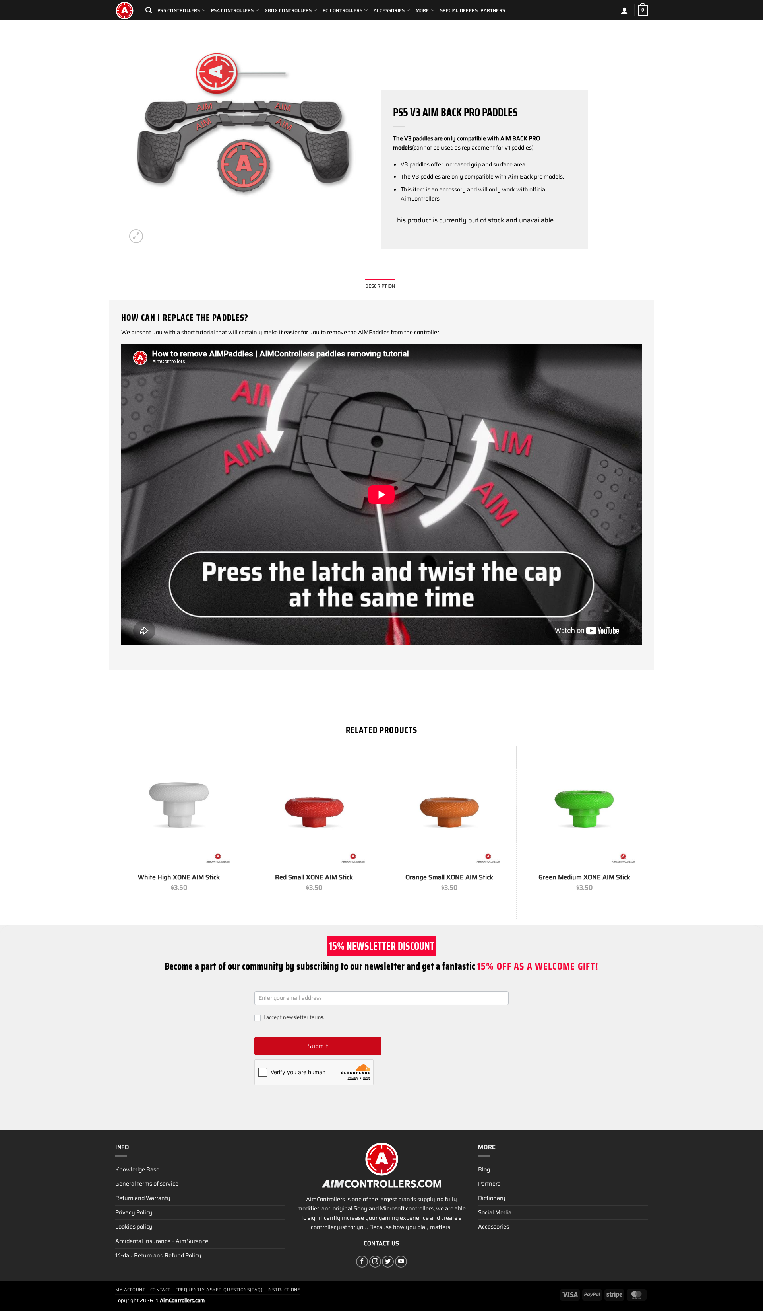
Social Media (494, 1212)
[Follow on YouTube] (401, 1262)
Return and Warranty (142, 1198)
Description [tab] (380, 286)
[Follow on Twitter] (388, 1262)
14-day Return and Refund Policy (158, 1255)
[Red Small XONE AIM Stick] (314, 810)
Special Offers (459, 10)
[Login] (624, 10)
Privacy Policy (134, 1212)
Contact (160, 1289)
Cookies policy (134, 1226)
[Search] (148, 10)
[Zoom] (136, 236)
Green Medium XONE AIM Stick (584, 877)
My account (130, 1289)
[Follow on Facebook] (362, 1262)
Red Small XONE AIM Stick (314, 877)
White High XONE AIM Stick (179, 877)
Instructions (284, 1289)
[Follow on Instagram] (375, 1262)
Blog (484, 1169)
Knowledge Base (137, 1169)
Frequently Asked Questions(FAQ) (218, 1289)
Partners (492, 10)
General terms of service (146, 1183)
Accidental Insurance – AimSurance (161, 1241)
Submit (318, 1046)
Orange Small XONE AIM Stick (449, 877)
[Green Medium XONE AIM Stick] (584, 810)
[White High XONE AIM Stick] (178, 810)
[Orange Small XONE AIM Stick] (449, 810)
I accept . (293, 1017)
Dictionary (491, 1198)
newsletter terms (303, 1017)
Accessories (493, 1226)
